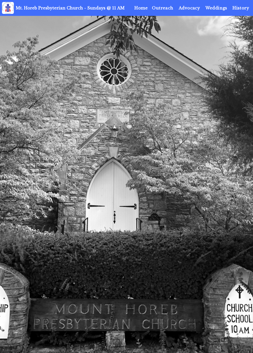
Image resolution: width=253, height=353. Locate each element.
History (240, 7)
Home (141, 7)
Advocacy (189, 7)
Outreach (162, 7)
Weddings (216, 7)
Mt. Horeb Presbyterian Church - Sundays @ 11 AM (70, 7)
